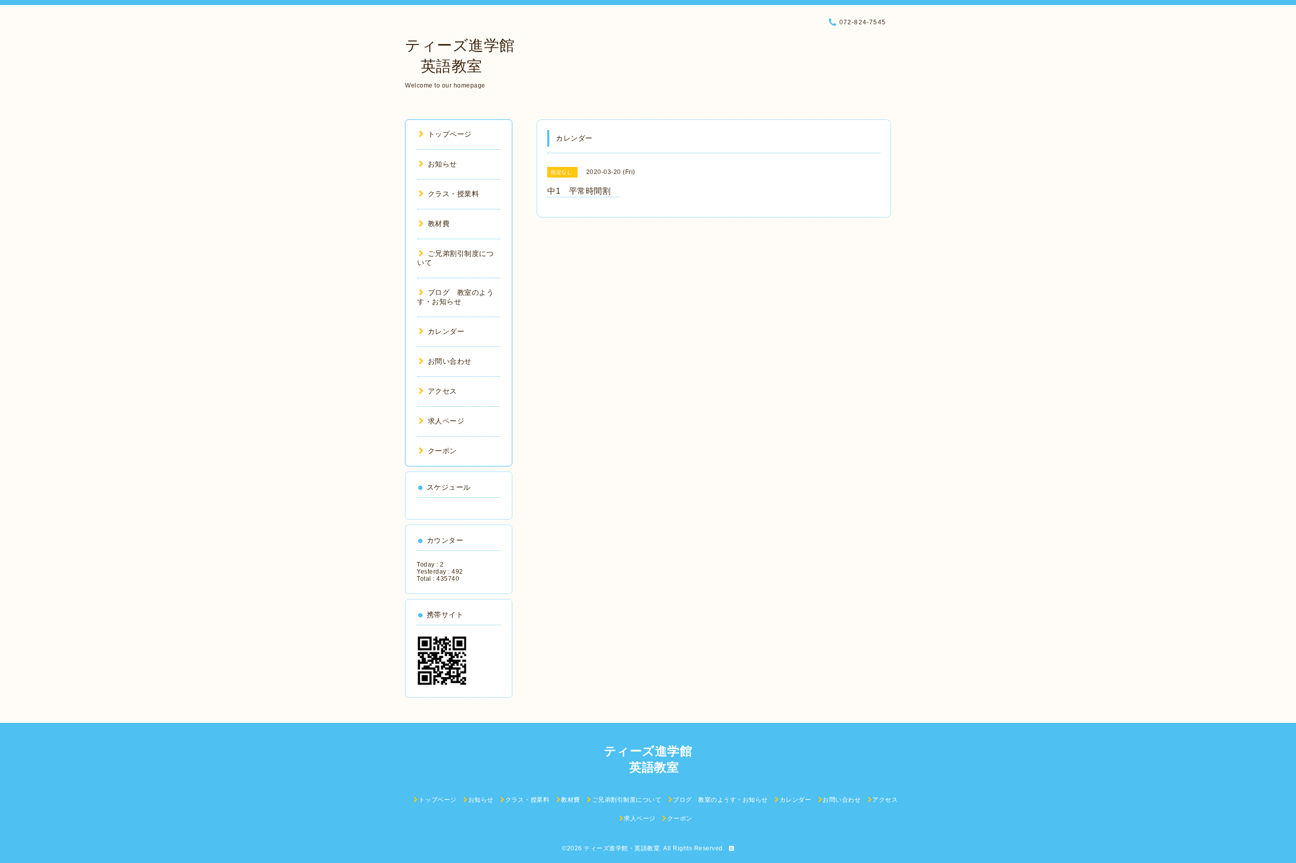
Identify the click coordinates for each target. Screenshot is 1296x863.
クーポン (442, 451)
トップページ (450, 134)
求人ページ (446, 421)
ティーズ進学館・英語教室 (622, 848)
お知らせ (442, 164)
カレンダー (446, 331)
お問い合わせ (450, 361)
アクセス (442, 391)
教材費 (439, 224)
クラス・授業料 (453, 194)
